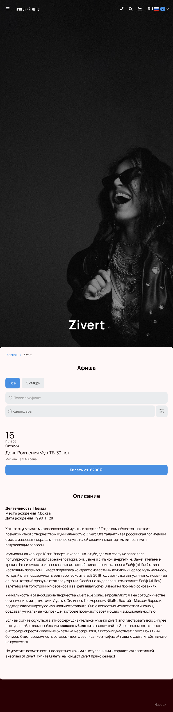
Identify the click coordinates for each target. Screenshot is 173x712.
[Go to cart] (139, 8)
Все (12, 383)
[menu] (8, 8)
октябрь (33, 383)
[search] (130, 8)
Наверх (160, 704)
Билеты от (86, 469)
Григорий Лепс (28, 9)
